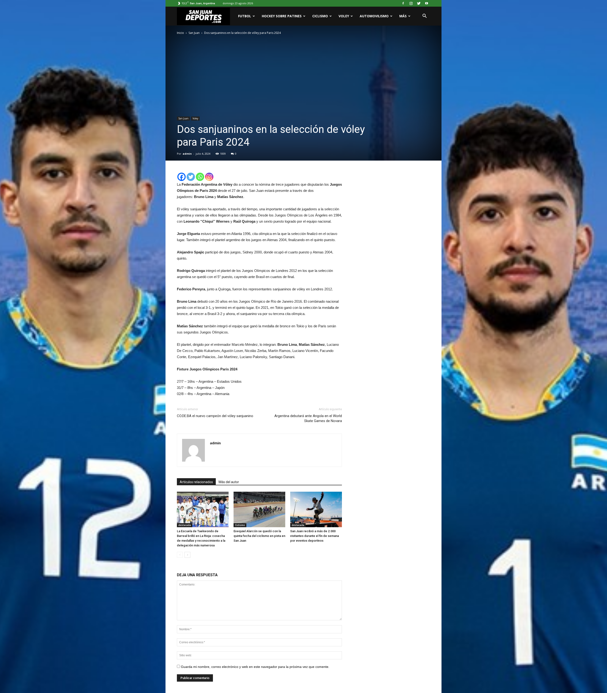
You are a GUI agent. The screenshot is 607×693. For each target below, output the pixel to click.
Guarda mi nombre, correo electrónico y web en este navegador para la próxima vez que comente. (255, 667)
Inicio (180, 33)
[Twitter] (418, 3)
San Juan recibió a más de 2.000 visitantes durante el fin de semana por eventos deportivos (314, 535)
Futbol (244, 16)
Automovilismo (374, 16)
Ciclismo (320, 16)
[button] (424, 16)
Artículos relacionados (196, 482)
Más (403, 16)
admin (187, 153)
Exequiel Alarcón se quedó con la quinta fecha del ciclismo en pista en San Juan (259, 535)
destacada (184, 525)
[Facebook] (403, 3)
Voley (344, 16)
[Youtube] (426, 3)
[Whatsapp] (200, 177)
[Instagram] (410, 3)
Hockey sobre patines (282, 16)
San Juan (183, 118)
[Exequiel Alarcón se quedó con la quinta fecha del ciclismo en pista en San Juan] (259, 509)
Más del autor (229, 482)
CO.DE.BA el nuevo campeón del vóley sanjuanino (215, 416)
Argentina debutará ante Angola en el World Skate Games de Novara (308, 418)
